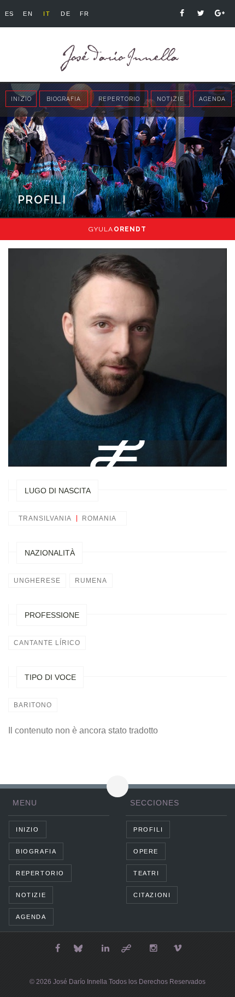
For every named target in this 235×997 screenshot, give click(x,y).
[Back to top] (117, 786)
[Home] (117, 58)
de (65, 13)
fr (85, 13)
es (9, 13)
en (28, 13)
